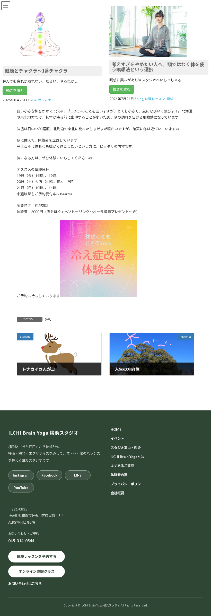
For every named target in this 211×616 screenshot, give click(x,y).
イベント (117, 438)
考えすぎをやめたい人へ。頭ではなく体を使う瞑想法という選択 (158, 66)
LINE (77, 475)
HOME (116, 429)
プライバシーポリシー (127, 484)
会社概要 (117, 493)
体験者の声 (119, 475)
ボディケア (46, 100)
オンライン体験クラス (37, 571)
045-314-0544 (21, 540)
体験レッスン (155, 99)
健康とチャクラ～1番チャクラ (36, 71)
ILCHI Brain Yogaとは (127, 456)
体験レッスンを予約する (36, 556)
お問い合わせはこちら (25, 583)
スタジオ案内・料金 (126, 447)
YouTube (21, 488)
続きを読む (15, 90)
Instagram (21, 475)
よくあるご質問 (122, 466)
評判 (48, 319)
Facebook (49, 475)
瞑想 (169, 99)
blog (33, 100)
